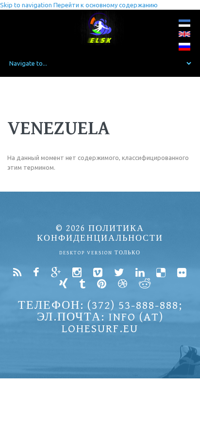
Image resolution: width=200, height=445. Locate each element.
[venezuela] (184, 25)
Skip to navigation (26, 4)
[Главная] (100, 27)
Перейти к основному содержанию (105, 4)
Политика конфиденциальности (100, 233)
